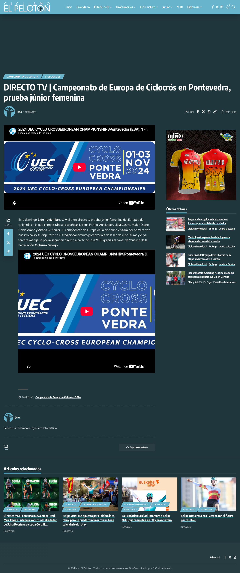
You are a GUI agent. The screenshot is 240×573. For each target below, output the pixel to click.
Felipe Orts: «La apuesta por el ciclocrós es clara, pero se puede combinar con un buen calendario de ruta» (89, 520)
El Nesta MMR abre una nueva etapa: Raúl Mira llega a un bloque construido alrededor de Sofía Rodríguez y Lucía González (30, 520)
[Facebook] (213, 7)
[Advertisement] (120, 42)
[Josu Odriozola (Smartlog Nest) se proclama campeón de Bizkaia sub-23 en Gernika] (175, 278)
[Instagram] (222, 7)
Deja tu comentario (139, 447)
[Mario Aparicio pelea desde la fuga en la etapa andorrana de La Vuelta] (175, 242)
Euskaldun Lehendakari (224, 282)
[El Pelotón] (29, 7)
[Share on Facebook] (197, 112)
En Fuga (213, 228)
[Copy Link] (215, 112)
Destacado (30, 509)
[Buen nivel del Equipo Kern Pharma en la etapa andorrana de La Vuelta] (175, 260)
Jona (19, 111)
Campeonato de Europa (22, 76)
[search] (233, 7)
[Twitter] (217, 7)
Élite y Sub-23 (195, 282)
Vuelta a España (227, 228)
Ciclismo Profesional (197, 228)
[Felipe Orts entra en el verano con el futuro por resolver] (208, 494)
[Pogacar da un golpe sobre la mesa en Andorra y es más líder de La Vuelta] (175, 224)
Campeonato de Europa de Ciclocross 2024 (58, 397)
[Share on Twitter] (203, 112)
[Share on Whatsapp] (209, 112)
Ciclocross (53, 76)
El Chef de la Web (162, 568)
